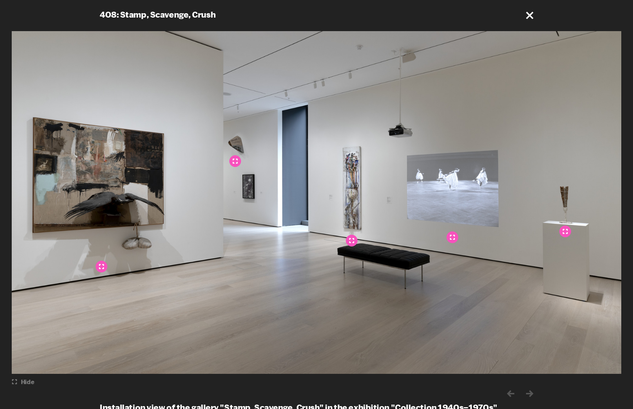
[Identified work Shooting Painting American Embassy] (351, 240)
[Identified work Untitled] (565, 231)
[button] (529, 15)
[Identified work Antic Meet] (452, 237)
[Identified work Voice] (235, 161)
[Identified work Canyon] (101, 266)
